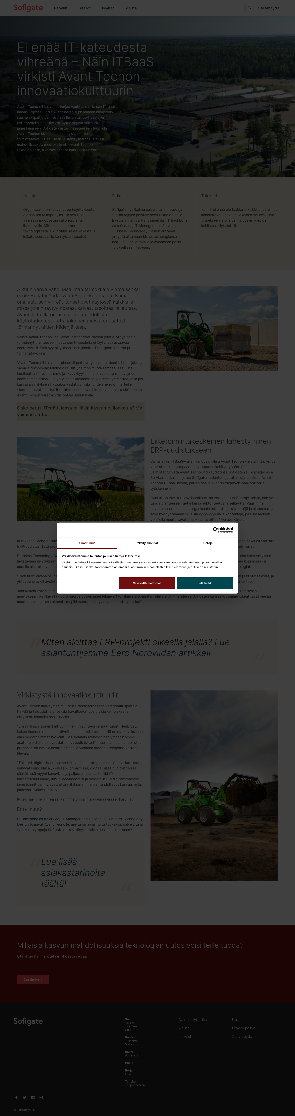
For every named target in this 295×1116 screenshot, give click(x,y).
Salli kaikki (204, 583)
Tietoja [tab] (208, 542)
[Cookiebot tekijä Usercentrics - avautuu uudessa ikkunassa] (215, 530)
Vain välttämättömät (147, 583)
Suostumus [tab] (87, 542)
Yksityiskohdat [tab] (147, 542)
